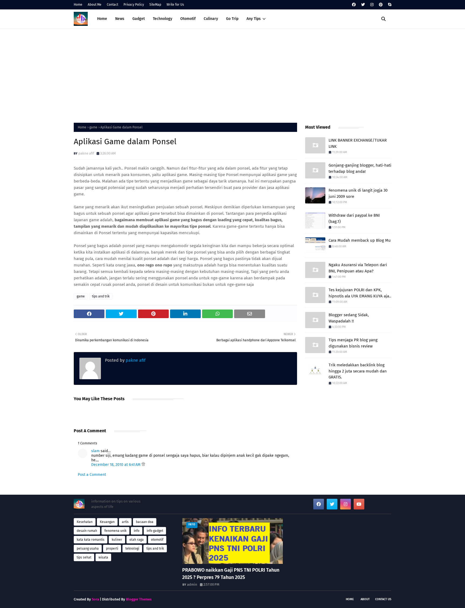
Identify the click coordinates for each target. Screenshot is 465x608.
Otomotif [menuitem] (188, 18)
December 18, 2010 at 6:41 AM (116, 464)
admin (192, 584)
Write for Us (175, 4)
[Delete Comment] (143, 464)
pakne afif (86, 153)
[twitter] (363, 4)
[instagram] (372, 4)
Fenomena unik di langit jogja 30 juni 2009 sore (358, 193)
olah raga (136, 540)
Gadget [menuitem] (138, 18)
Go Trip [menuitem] (232, 18)
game (93, 127)
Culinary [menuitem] (211, 18)
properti (112, 548)
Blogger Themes (139, 599)
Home (78, 4)
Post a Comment (92, 474)
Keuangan (107, 522)
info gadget (155, 531)
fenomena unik (115, 531)
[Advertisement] (232, 74)
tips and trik (101, 296)
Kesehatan (85, 522)
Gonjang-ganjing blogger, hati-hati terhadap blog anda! (360, 168)
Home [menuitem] (102, 18)
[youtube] (359, 504)
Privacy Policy (134, 4)
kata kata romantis (90, 540)
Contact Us (383, 599)
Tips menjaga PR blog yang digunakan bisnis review (353, 343)
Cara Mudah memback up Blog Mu (360, 240)
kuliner (117, 540)
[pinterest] (381, 4)
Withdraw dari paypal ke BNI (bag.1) (354, 218)
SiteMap (155, 4)
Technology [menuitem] (162, 18)
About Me (94, 4)
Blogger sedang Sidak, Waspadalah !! (349, 318)
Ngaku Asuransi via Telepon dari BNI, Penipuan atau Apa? (358, 267)
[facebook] (354, 4)
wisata (103, 557)
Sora (95, 599)
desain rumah (87, 531)
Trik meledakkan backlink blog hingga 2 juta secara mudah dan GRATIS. (358, 371)
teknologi (132, 548)
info (136, 531)
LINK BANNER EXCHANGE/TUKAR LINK (358, 143)
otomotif (157, 540)
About (365, 599)
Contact (112, 4)
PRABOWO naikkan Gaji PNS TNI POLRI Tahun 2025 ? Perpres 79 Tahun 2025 (230, 573)
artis (125, 522)
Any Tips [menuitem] (253, 18)
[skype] (389, 4)
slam (95, 451)
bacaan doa (144, 522)
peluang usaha (88, 548)
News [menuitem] (119, 18)
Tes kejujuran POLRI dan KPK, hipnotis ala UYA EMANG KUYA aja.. (360, 292)
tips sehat (84, 557)
